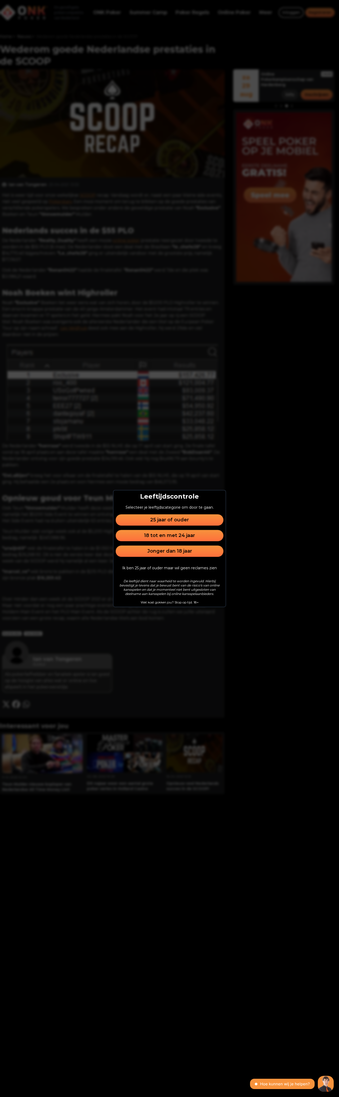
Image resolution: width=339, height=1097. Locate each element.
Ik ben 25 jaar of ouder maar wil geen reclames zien (169, 568)
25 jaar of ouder (169, 520)
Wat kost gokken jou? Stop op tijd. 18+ (170, 602)
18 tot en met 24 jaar (169, 535)
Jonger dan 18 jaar (169, 551)
